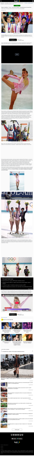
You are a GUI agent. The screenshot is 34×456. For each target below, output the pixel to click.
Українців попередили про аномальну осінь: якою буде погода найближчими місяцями (17, 286)
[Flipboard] (20, 435)
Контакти (2, 449)
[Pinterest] (22, 435)
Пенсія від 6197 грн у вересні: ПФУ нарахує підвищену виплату (14, 280)
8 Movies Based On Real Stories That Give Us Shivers (27, 331)
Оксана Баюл (5, 317)
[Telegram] (14, 435)
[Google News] (18, 435)
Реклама (2, 446)
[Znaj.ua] (17, 1)
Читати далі (17, 429)
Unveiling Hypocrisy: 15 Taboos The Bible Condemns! (17, 331)
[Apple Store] (14, 438)
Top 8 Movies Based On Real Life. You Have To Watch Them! (6, 331)
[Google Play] (20, 438)
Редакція (2, 447)
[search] (1, 1)
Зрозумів (17, 5)
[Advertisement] (17, 152)
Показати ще (30, 288)
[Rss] (12, 435)
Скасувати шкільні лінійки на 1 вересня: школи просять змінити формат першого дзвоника (17, 283)
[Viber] (16, 435)
